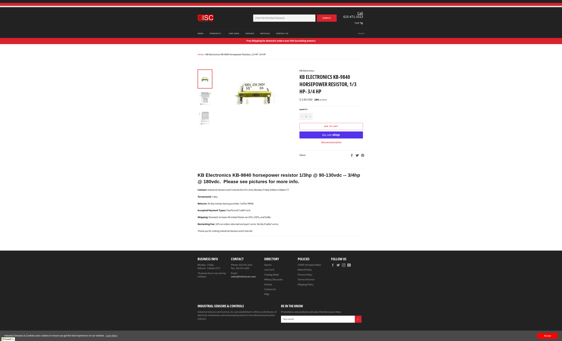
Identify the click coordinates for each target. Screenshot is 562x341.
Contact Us (282, 33)
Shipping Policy (305, 284)
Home (200, 33)
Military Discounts (273, 279)
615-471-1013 (245, 265)
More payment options (331, 142)
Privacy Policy (305, 275)
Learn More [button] (111, 335)
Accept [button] (547, 336)
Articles (265, 33)
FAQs (266, 294)
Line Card (234, 33)
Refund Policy (305, 270)
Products (215, 33)
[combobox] (284, 18)
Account (361, 33)
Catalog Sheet (271, 275)
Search (327, 18)
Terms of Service (306, 279)
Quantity (303, 109)
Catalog (249, 33)
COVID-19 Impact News (309, 265)
